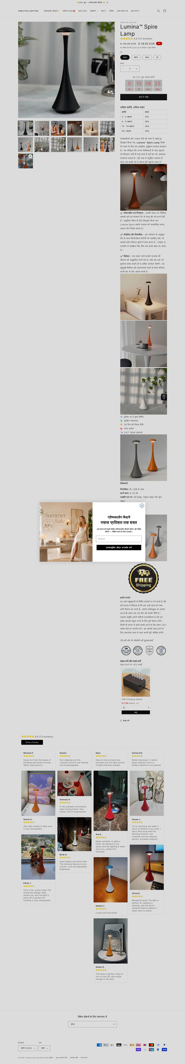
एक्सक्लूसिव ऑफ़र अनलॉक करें (119, 547)
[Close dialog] (142, 506)
